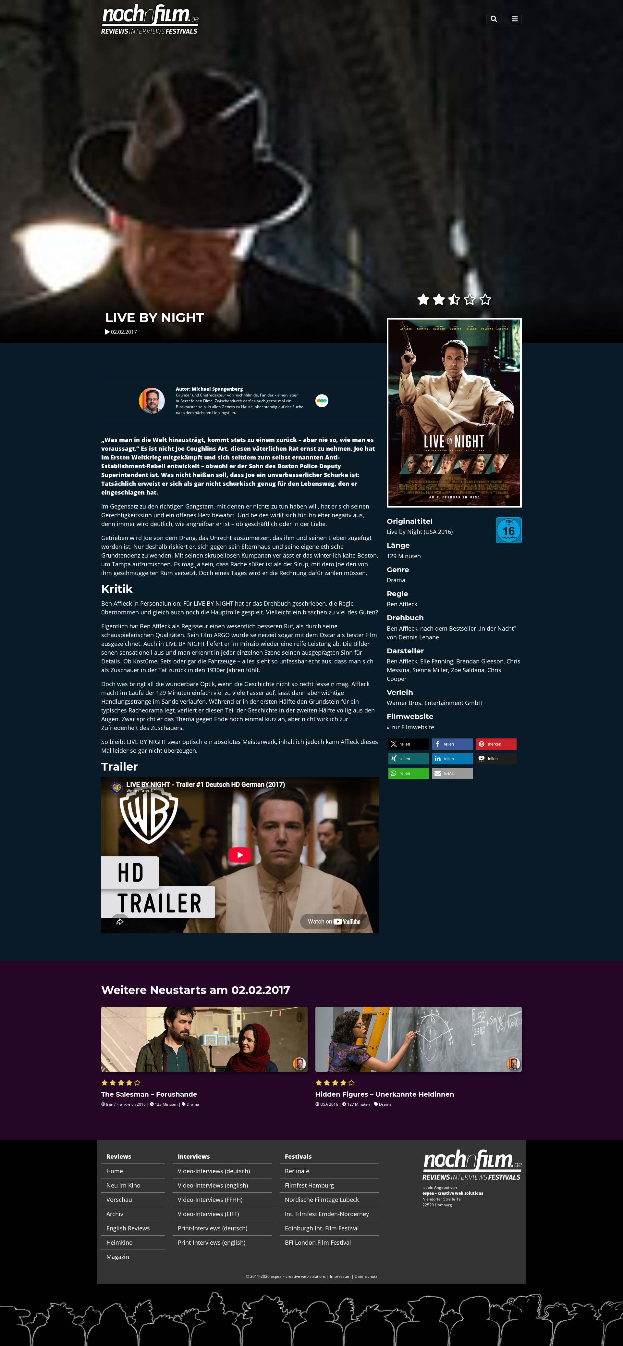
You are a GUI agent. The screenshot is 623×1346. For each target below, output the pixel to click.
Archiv (114, 1214)
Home (114, 1171)
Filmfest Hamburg (309, 1185)
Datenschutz (366, 1276)
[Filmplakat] (454, 417)
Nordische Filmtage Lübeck (322, 1199)
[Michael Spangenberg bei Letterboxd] (321, 400)
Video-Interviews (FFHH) (210, 1199)
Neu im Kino (123, 1185)
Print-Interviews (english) (211, 1242)
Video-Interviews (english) (213, 1185)
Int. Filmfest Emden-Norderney (327, 1214)
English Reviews (128, 1228)
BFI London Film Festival (318, 1242)
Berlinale (297, 1171)
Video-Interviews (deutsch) (214, 1171)
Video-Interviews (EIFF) (208, 1214)
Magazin (117, 1257)
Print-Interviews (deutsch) (212, 1228)
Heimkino (119, 1242)
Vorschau (119, 1199)
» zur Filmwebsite (410, 727)
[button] (408, 744)
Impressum (340, 1276)
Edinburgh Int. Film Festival (322, 1228)
